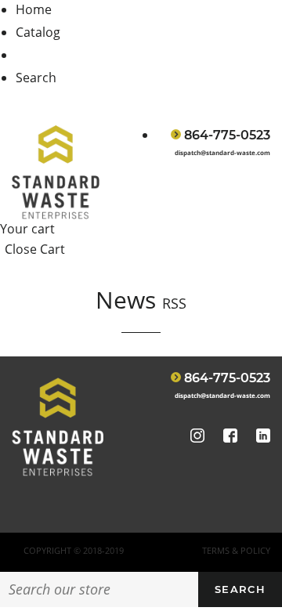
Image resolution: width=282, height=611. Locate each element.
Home (34, 9)
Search (36, 77)
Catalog (38, 32)
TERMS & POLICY (236, 550)
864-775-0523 (227, 135)
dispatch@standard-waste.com (222, 152)
